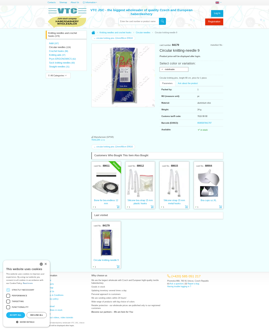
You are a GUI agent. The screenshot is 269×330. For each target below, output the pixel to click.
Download (50, 306)
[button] (26, 322)
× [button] (45, 264)
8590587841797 (204, 123)
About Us (75, 2)
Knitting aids (57, 55)
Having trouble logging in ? (179, 286)
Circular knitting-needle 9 (106, 260)
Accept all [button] (15, 315)
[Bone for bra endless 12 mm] (106, 183)
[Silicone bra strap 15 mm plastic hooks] (140, 183)
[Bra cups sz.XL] (208, 183)
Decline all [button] (36, 315)
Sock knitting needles (62, 62)
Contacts (52, 2)
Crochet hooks (58, 51)
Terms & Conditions (55, 295)
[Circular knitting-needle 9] (106, 243)
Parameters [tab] (167, 83)
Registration (214, 21)
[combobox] (138, 21)
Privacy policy (52, 299)
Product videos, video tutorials (59, 317)
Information (90, 2)
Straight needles (59, 66)
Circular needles (60, 47)
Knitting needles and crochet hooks (62, 34)
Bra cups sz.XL (208, 200)
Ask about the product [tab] (188, 83)
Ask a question (176, 283)
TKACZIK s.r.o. (98, 140)
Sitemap (63, 2)
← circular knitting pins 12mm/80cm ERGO (113, 38)
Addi (54, 43)
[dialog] (26, 293)
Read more (28, 283)
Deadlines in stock (54, 310)
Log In (217, 13)
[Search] (162, 21)
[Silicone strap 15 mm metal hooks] (174, 183)
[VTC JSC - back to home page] (67, 17)
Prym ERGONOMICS (62, 58)
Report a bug (193, 283)
